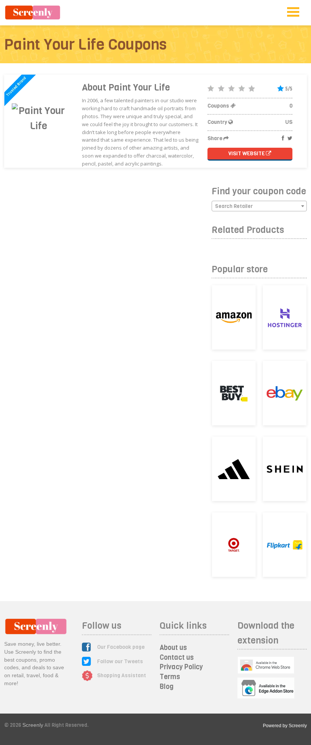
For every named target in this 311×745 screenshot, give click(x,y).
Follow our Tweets (120, 661)
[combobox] (259, 206)
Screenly (32, 725)
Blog (167, 686)
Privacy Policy (181, 667)
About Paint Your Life (126, 87)
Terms (170, 676)
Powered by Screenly (285, 725)
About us (173, 647)
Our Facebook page (121, 647)
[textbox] (259, 206)
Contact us (177, 657)
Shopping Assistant (121, 675)
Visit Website (247, 153)
